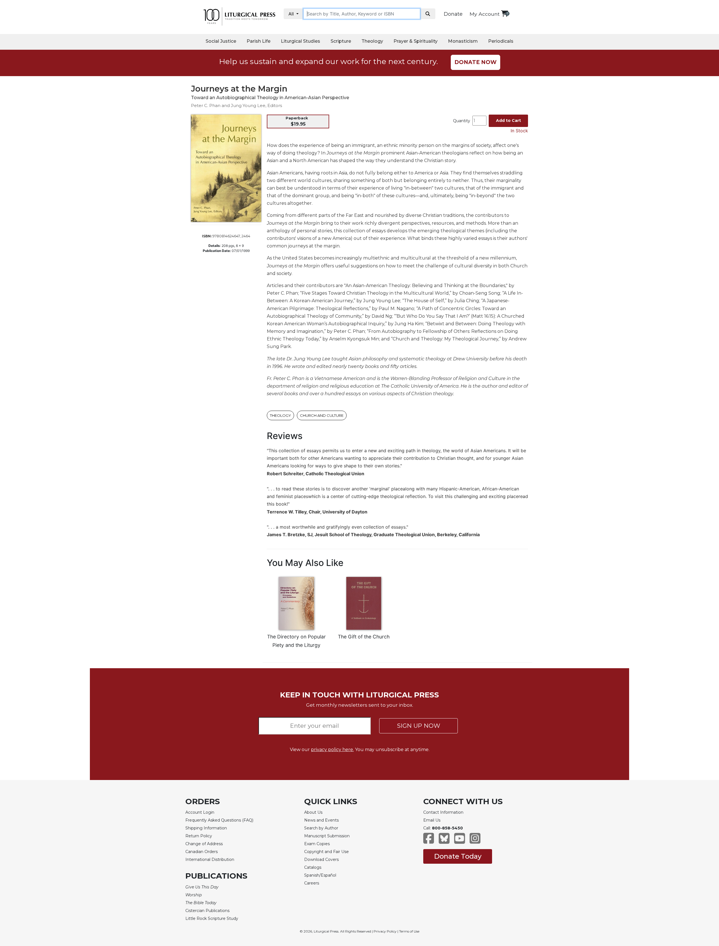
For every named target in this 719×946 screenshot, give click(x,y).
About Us (313, 812)
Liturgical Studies (300, 41)
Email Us (431, 820)
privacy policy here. (332, 749)
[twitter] (444, 841)
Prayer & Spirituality (415, 41)
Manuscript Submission (327, 835)
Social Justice (221, 41)
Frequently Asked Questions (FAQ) (219, 820)
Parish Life (258, 41)
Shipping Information (206, 828)
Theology (372, 41)
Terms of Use (409, 931)
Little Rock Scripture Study (211, 918)
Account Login (199, 812)
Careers (311, 883)
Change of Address (204, 843)
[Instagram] (475, 841)
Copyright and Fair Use (326, 851)
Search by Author (321, 828)
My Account (485, 14)
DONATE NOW (475, 62)
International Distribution (209, 859)
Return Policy (198, 835)
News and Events (321, 820)
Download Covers (321, 859)
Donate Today (457, 856)
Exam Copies (317, 843)
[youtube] (459, 841)
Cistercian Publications (207, 910)
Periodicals (500, 41)
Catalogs (312, 867)
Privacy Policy (385, 931)
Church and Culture (321, 415)
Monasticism (463, 41)
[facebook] (428, 841)
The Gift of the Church (364, 637)
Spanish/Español (320, 875)
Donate (453, 14)
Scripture (341, 41)
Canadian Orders (201, 851)
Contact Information (443, 812)
